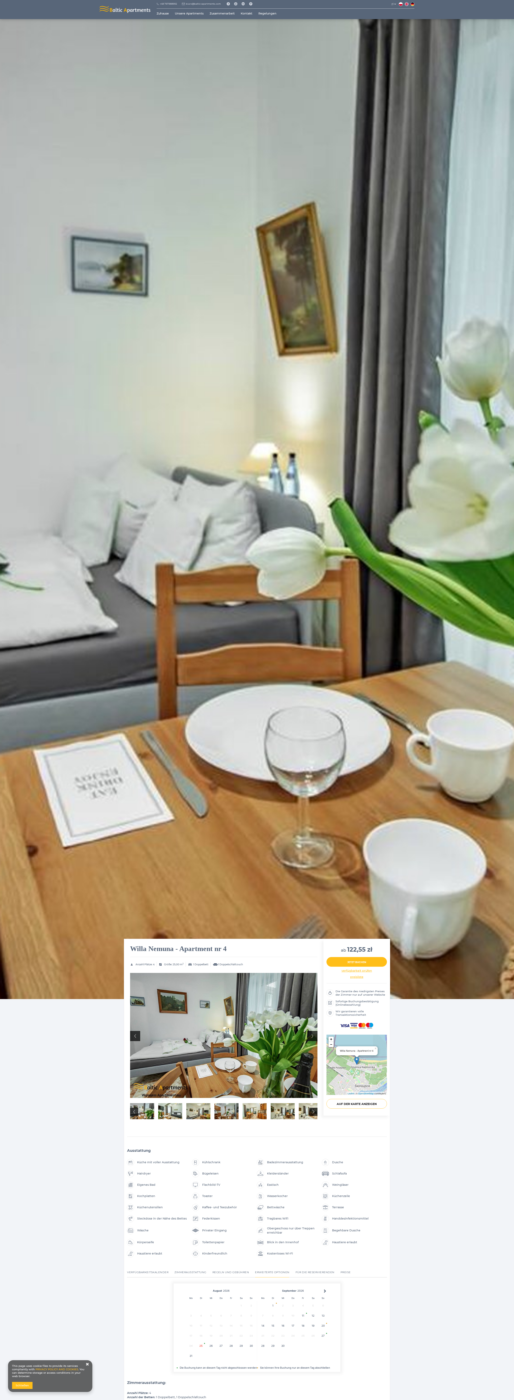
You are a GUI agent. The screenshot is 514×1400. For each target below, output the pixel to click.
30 (251, 1345)
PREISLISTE (356, 977)
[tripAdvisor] (244, 4)
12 (313, 1315)
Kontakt (246, 13)
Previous (135, 1036)
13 (323, 1315)
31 (191, 1355)
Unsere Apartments (189, 13)
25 (201, 1345)
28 (231, 1345)
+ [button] (331, 1039)
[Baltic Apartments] (252, 4)
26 (211, 1345)
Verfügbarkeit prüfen (357, 971)
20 (323, 1325)
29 (241, 1345)
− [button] (331, 1044)
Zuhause (163, 13)
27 (221, 1345)
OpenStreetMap (366, 1093)
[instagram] (237, 4)
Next (312, 1036)
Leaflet (351, 1093)
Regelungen (267, 13)
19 (313, 1325)
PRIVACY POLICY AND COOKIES (57, 1369)
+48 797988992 (168, 3)
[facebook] (229, 4)
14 (262, 1325)
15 (272, 1325)
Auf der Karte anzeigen (357, 1104)
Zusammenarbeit (222, 13)
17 (293, 1325)
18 (303, 1325)
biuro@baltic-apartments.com (203, 3)
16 (282, 1325)
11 (303, 1315)
